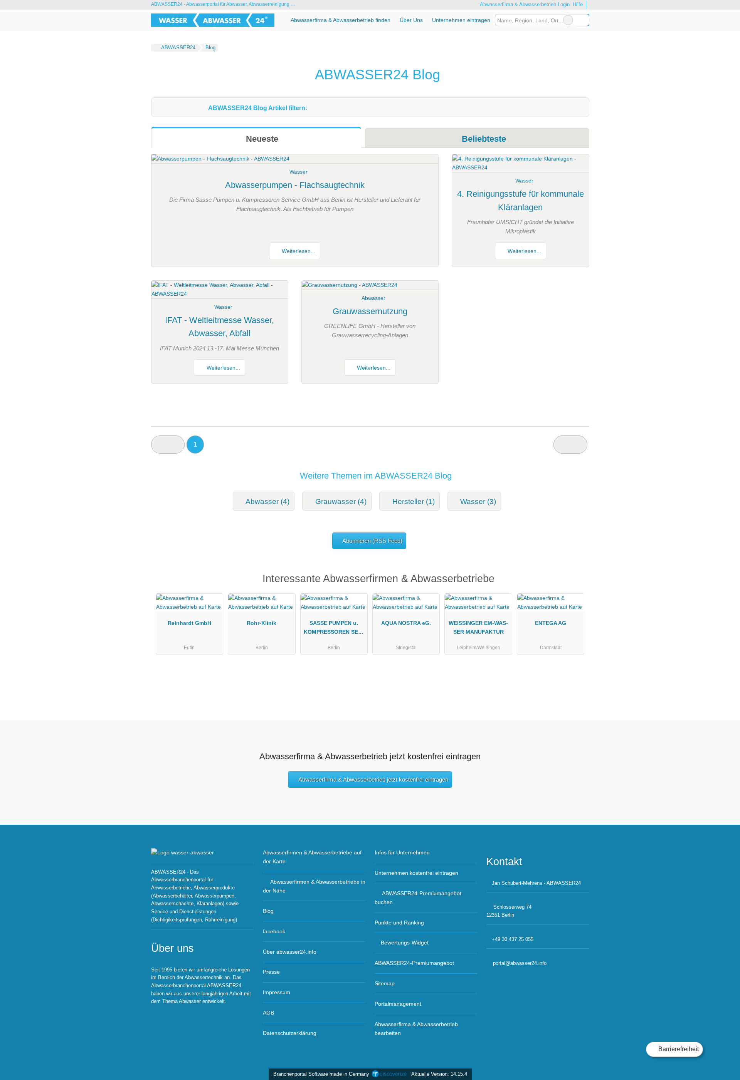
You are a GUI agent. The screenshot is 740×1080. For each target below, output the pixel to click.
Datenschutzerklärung (289, 1033)
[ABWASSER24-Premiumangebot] (573, 581)
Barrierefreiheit (678, 1049)
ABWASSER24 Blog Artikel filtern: (257, 108)
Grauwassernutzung (370, 311)
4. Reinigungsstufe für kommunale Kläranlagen (520, 200)
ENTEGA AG (550, 623)
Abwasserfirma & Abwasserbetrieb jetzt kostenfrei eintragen (373, 779)
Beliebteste (482, 139)
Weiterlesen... (297, 251)
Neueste (261, 139)
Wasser (298, 172)
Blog (268, 911)
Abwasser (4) (267, 501)
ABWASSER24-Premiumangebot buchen (418, 897)
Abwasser (373, 298)
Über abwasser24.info (289, 952)
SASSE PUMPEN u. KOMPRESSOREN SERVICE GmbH (334, 629)
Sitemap (385, 983)
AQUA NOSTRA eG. (406, 623)
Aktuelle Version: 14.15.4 (439, 1074)
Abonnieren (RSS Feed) (372, 540)
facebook (274, 931)
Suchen (583, 20)
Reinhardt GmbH (189, 623)
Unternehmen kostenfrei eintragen (416, 873)
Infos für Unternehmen (402, 852)
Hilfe (578, 4)
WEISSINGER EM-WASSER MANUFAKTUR (478, 627)
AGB (268, 1013)
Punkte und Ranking (399, 922)
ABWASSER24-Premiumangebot (414, 963)
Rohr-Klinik (261, 623)
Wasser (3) (478, 501)
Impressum (276, 992)
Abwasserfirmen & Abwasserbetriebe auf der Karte (312, 856)
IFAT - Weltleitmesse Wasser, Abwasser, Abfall (219, 326)
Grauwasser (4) (341, 501)
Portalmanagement (398, 1004)
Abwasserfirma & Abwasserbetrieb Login (524, 4)
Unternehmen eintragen (461, 20)
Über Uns (411, 20)
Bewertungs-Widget (405, 942)
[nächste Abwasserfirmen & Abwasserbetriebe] (570, 444)
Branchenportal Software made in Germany (320, 1074)
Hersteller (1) (413, 501)
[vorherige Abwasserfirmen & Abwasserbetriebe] (168, 444)
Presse (271, 972)
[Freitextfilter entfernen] (568, 20)
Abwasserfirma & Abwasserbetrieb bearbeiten (416, 1028)
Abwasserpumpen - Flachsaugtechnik (295, 185)
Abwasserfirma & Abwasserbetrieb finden (340, 20)
